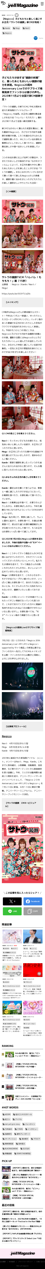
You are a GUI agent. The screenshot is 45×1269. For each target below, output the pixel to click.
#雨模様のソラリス (10, 952)
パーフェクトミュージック (12, 986)
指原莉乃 (8, 1134)
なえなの (26, 1148)
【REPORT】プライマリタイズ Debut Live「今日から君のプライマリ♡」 (22, 1239)
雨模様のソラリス (10, 990)
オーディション (10, 1139)
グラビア (37, 1139)
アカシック (28, 982)
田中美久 (21, 1144)
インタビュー (33, 1129)
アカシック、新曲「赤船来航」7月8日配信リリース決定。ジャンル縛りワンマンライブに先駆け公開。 (32, 991)
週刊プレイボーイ (23, 1134)
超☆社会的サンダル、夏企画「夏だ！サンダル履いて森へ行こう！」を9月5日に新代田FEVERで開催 (11, 1029)
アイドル (18, 1119)
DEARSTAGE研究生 (24, 1153)
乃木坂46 (8, 1129)
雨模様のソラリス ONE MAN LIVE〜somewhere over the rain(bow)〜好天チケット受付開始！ (12, 995)
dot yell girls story (12, 1124)
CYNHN (20, 1129)
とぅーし (34, 948)
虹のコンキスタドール (24, 1114)
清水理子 (25, 1139)
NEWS (3, 15)
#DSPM (7, 948)
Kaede (7, 28)
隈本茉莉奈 (9, 1144)
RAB (26, 948)
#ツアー (15, 948)
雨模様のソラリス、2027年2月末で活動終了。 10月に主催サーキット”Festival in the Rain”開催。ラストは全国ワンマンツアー (12, 958)
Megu (18, 28)
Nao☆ (27, 28)
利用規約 (12, 1262)
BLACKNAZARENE (11, 1148)
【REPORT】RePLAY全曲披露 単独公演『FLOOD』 (22, 1233)
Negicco (8, 33)
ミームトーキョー (30, 1024)
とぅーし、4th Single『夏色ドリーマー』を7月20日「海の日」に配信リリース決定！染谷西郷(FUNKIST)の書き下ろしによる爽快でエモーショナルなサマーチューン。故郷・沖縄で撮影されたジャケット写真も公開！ (32, 954)
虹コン (7, 1119)
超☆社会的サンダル (10, 1024)
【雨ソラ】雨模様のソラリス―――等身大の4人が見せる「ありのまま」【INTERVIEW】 (22, 1227)
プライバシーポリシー (25, 1262)
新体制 (27, 1028)
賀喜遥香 (8, 1153)
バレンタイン (30, 1124)
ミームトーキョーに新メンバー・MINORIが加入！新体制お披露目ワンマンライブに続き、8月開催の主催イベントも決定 (32, 1033)
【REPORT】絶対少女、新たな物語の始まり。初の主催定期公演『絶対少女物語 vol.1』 (22, 1212)
